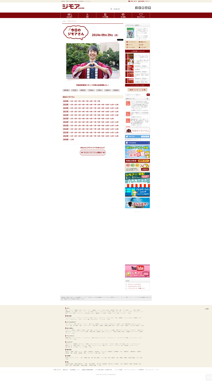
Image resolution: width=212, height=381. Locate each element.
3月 (79, 101)
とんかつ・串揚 (72, 313)
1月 (71, 101)
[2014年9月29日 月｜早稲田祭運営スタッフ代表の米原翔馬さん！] (92, 78)
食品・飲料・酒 (68, 347)
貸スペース (80, 324)
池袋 (121, 363)
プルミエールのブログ (134, 284)
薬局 (85, 353)
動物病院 (80, 353)
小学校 (117, 325)
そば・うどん (103, 311)
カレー (142, 311)
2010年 (65, 136)
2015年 (65, 118)
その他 (129, 313)
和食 (66, 310)
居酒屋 (94, 310)
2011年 (65, 132)
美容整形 (121, 317)
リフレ (66, 319)
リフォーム (67, 330)
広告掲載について (75, 370)
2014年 (65, 122)
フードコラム (131, 47)
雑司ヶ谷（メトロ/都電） (113, 363)
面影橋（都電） (84, 365)
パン (85, 311)
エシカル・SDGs (104, 344)
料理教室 (101, 325)
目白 (140, 363)
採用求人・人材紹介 (81, 330)
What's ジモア (141, 15)
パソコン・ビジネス (87, 325)
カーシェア (67, 333)
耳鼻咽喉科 (116, 351)
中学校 (122, 325)
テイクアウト (123, 313)
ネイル (84, 319)
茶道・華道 (95, 325)
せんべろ (85, 310)
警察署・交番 (87, 357)
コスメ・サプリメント (94, 344)
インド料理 (103, 313)
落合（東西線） (92, 363)
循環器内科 (126, 351)
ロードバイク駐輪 (84, 331)
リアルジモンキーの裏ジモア (136, 288)
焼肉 (117, 310)
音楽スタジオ (140, 330)
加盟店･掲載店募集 (87, 370)
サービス (106, 330)
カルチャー (134, 324)
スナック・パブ (68, 339)
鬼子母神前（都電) (69, 363)
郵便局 (125, 357)
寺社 (81, 357)
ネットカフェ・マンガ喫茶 (122, 337)
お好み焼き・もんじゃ (89, 313)
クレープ (125, 311)
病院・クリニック (78, 351)
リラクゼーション (73, 319)
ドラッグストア (90, 353)
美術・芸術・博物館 (95, 357)
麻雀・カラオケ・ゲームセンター (99, 337)
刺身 (113, 311)
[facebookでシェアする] (136, 8)
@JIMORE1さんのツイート (133, 139)
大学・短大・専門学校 (134, 325)
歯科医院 (67, 353)
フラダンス (79, 317)
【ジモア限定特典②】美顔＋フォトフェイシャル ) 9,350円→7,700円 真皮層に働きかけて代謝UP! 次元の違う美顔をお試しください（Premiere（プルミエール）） (140, 105)
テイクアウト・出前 (119, 345)
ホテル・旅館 (139, 357)
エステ (80, 319)
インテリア (110, 345)
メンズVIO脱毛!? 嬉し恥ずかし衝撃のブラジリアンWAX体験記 (141, 61)
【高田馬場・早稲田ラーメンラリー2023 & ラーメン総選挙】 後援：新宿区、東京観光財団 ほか (141, 81)
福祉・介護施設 (111, 357)
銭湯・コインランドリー (107, 331)
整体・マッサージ (94, 317)
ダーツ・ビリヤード (134, 337)
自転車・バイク (68, 345)
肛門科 (85, 351)
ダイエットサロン (110, 317)
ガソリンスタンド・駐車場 (137, 331)
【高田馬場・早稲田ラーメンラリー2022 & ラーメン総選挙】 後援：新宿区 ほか (141, 74)
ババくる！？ (143, 47)
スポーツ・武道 (68, 325)
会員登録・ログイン (144, 1)
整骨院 (75, 353)
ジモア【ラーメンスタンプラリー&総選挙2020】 (141, 56)
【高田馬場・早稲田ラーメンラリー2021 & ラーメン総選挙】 (141, 67)
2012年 (65, 129)
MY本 (143, 44)
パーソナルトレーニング (70, 317)
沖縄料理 (76, 310)
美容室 (135, 317)
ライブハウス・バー (111, 337)
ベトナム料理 (125, 310)
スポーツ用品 (122, 344)
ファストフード (80, 313)
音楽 (80, 325)
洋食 (120, 310)
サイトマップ (149, 370)
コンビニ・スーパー (134, 345)
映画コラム (143, 42)
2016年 (65, 115)
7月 (95, 101)
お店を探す (69, 15)
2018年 (65, 108)
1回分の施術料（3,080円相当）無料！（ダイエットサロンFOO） (140, 113)
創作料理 (112, 310)
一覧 (147, 99)
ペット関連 (112, 330)
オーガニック (81, 344)
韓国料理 (97, 313)
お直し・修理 (89, 330)
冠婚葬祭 (98, 331)
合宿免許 (97, 324)
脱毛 (116, 317)
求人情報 (123, 15)
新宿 (71, 365)
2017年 (65, 111)
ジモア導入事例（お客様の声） (103, 370)
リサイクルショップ (136, 344)
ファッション (84, 345)
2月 (75, 101)
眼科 (72, 353)
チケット (128, 344)
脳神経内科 (110, 351)
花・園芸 (85, 347)
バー (131, 310)
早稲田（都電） (76, 365)
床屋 (88, 319)
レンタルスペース (86, 337)
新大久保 (99, 363)
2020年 (65, 101)
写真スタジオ (119, 330)
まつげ (139, 317)
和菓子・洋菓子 (76, 345)
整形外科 (67, 351)
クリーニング (76, 331)
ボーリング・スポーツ (77, 337)
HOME (64, 21)
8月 (99, 101)
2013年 (65, 125)
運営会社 (65, 370)
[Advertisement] (137, 238)
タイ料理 (109, 313)
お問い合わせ (133, 1)
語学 (75, 324)
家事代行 (73, 330)
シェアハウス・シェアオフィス (129, 330)
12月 (116, 104)
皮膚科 (72, 351)
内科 (121, 351)
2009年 (65, 139)
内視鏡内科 (90, 351)
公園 (117, 357)
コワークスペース (69, 324)
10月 (107, 104)
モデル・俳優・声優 (126, 324)
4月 (83, 101)
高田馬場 (126, 363)
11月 (112, 104)
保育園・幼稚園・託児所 (110, 325)
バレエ (102, 324)
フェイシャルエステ (128, 317)
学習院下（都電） (93, 365)
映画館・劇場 (68, 337)
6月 (91, 101)
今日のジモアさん (72, 21)
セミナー (85, 324)
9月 (103, 104)
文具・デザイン (68, 344)
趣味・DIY (105, 345)
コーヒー (96, 311)
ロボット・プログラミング (110, 324)
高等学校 (127, 325)
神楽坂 (66, 365)
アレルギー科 (103, 351)
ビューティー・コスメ (96, 345)
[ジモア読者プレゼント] (137, 92)
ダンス (139, 324)
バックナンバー (131, 42)
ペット (80, 347)
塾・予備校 (75, 325)
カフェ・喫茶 (74, 311)
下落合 (86, 363)
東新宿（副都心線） (79, 363)
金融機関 (128, 331)
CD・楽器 (75, 347)
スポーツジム (102, 317)
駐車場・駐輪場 (132, 357)
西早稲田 (135, 363)
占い (141, 337)
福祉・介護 (97, 353)
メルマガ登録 (118, 370)
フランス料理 (90, 311)
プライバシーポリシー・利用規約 (134, 370)
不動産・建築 (92, 331)
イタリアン (130, 311)
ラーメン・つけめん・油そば (103, 310)
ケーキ (89, 310)
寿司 (66, 313)
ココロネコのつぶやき (134, 286)
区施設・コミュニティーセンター (72, 357)
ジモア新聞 (105, 15)
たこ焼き (109, 311)
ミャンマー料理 (116, 313)
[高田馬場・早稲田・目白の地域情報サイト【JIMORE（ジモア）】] (74, 8)
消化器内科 (97, 351)
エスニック (136, 311)
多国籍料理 (67, 311)
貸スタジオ (91, 324)
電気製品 (126, 345)
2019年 (65, 104)
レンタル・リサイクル (98, 330)
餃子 (80, 310)
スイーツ (131, 44)
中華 (134, 310)
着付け (119, 324)
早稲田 (130, 363)
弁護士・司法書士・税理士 (119, 331)
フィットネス (102, 319)
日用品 (87, 344)
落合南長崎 (104, 363)
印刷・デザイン (68, 331)
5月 (87, 101)
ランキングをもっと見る (137, 85)
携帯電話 (75, 344)
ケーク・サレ (118, 311)
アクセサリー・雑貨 (113, 344)
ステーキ (71, 310)
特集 (87, 15)
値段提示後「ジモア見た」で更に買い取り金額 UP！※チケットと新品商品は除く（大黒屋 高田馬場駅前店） (140, 121)
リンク (157, 370)
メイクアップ (86, 317)
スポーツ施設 (104, 357)
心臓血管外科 (133, 351)
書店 (89, 345)
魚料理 (138, 310)
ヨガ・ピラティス (94, 319)
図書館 (121, 357)
